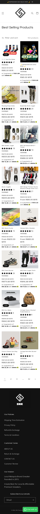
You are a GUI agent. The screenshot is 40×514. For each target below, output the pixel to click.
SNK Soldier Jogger (8, 145)
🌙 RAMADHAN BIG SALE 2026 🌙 (28, 65)
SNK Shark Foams (7, 228)
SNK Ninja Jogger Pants (28, 270)
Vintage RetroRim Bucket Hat (28, 352)
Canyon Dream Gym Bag (9, 351)
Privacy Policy (9, 425)
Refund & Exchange (12, 430)
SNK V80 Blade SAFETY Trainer (27, 146)
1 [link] (4, 379)
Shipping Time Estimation (14, 420)
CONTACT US (9, 459)
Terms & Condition (11, 435)
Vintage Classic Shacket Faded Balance (28, 311)
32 (29, 379)
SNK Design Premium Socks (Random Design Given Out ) (29, 187)
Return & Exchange (11, 454)
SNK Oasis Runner (7, 270)
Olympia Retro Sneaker (27, 228)
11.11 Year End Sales (8, 59)
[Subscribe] (33, 499)
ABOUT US (8, 449)
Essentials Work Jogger (27, 106)
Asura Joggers (6, 187)
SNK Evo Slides (6, 310)
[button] (2, 13)
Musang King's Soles (8, 106)
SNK (17, 510)
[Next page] (35, 379)
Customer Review (11, 464)
